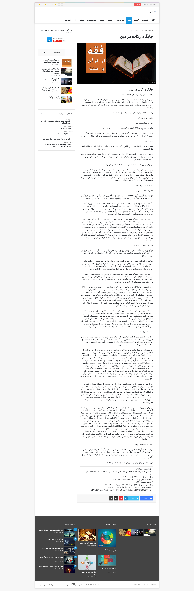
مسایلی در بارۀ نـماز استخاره (87, 543)
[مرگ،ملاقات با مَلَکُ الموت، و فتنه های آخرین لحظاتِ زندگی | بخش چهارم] (66, 72)
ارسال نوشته (41, 585)
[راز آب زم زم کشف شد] (69, 542)
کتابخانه (136, 20)
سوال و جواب (120, 20)
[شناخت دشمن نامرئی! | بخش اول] (69, 551)
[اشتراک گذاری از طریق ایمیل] (116, 498)
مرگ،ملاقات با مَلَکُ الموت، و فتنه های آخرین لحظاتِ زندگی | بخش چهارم (50, 71)
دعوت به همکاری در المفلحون (55, 585)
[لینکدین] (126, 498)
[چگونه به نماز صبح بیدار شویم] (87, 562)
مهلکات (82, 20)
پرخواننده (57, 52)
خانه (150, 30)
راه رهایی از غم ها (54, 97)
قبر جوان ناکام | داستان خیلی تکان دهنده (51, 530)
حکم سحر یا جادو (110, 549)
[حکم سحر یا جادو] (107, 538)
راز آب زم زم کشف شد (55, 539)
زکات (143, 30)
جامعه (102, 20)
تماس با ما (68, 20)
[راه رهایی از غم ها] (66, 99)
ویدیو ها (144, 20)
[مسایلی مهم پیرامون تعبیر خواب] (107, 560)
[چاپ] (111, 498)
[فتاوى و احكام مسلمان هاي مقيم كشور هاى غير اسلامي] (66, 63)
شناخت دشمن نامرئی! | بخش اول (52, 548)
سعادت (110, 20)
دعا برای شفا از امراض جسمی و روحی (51, 566)
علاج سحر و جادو (91, 20)
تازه (70, 52)
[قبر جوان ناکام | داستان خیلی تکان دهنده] (69, 533)
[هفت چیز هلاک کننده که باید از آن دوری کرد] (69, 560)
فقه (129, 20)
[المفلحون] (152, 12)
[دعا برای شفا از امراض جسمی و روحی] (69, 569)
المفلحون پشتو (79, 585)
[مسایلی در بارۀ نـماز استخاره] (87, 535)
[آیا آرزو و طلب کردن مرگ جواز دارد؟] (66, 81)
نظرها (44, 52)
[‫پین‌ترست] (121, 498)
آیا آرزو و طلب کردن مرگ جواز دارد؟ (123, 4)
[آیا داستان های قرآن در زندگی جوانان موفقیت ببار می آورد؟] (66, 90)
